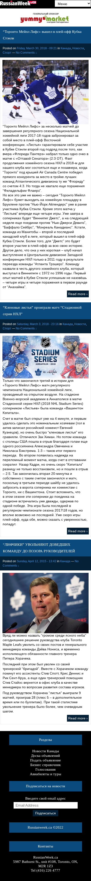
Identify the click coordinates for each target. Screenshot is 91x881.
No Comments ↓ (26, 52)
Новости (78, 48)
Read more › (78, 294)
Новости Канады (45, 751)
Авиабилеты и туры (45, 774)
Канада (66, 48)
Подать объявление (45, 760)
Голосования (45, 769)
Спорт (7, 52)
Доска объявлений (45, 756)
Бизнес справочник (45, 765)
